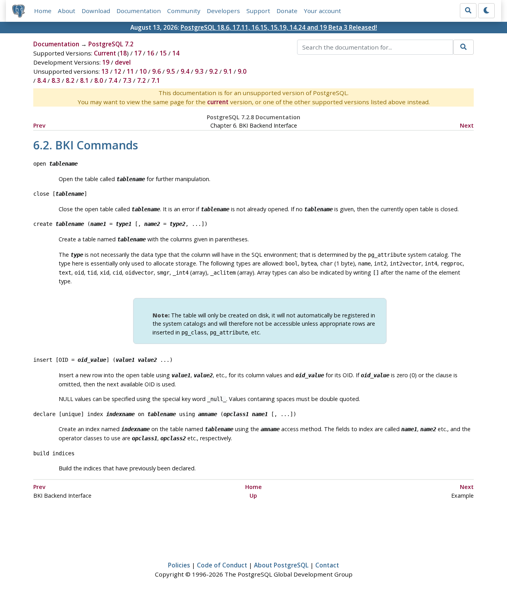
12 (117, 71)
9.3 (199, 71)
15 (163, 53)
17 (137, 53)
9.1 (227, 71)
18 (123, 53)
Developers (223, 11)
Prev (39, 125)
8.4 (41, 80)
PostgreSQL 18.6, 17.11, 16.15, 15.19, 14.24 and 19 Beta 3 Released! (279, 27)
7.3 (127, 80)
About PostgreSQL (281, 565)
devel (123, 62)
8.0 (98, 80)
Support (258, 11)
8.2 (70, 80)
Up (253, 495)
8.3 (55, 80)
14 (175, 53)
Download (96, 11)
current (218, 102)
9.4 (185, 71)
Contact (327, 565)
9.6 (156, 71)
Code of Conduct (222, 565)
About (66, 11)
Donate (286, 11)
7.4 (113, 80)
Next (467, 125)
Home (42, 11)
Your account (322, 11)
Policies (179, 565)
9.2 (213, 71)
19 (105, 62)
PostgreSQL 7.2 (110, 44)
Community (183, 11)
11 (130, 71)
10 (143, 71)
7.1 (155, 80)
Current (105, 53)
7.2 (141, 80)
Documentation (138, 11)
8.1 (84, 80)
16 (150, 53)
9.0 (242, 71)
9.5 (170, 71)
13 (105, 71)
